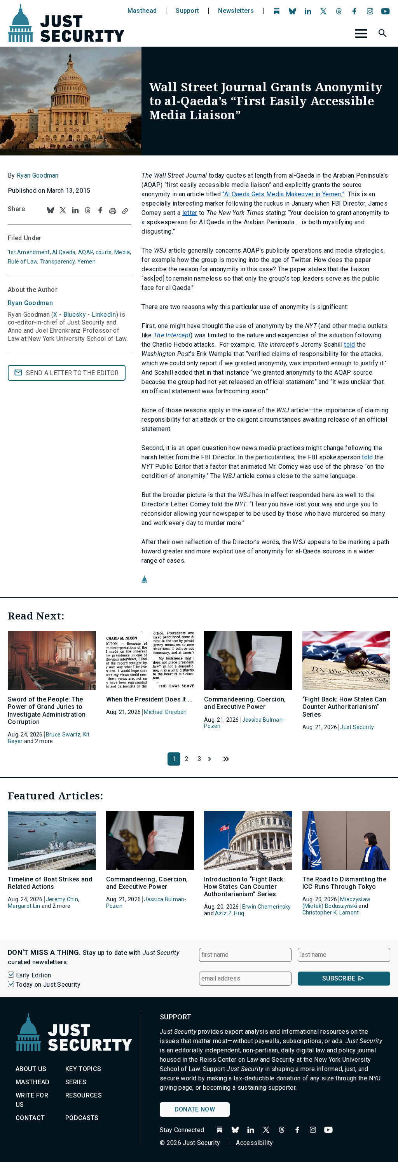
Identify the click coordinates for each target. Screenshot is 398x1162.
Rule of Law (22, 261)
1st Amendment (29, 252)
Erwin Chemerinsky (266, 907)
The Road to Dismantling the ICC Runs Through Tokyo (344, 883)
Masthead (142, 11)
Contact (30, 1118)
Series (75, 1082)
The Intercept (172, 335)
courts (104, 252)
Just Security (357, 727)
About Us (31, 1069)
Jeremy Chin (62, 899)
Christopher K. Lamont (330, 912)
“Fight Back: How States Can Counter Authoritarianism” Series (344, 707)
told (349, 344)
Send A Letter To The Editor (72, 373)
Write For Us (32, 1100)
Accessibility (254, 1142)
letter (189, 212)
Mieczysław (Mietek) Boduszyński (336, 902)
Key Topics (83, 1069)
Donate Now (195, 1109)
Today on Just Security (48, 984)
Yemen (86, 261)
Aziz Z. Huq (229, 913)
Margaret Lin (24, 906)
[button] (383, 34)
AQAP (85, 252)
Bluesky (74, 314)
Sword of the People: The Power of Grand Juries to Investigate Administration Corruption (47, 711)
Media (122, 252)
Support (187, 11)
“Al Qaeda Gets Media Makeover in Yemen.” (283, 194)
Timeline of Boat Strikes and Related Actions (50, 883)
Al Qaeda (63, 252)
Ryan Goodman (38, 175)
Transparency (57, 261)
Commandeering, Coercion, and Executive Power (245, 703)
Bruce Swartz (63, 734)
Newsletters (236, 11)
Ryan (30, 303)
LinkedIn (104, 314)
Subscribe (338, 978)
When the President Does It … (149, 699)
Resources (83, 1095)
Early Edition (33, 975)
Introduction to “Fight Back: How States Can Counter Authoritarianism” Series (244, 887)
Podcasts (82, 1118)
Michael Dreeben (165, 712)
